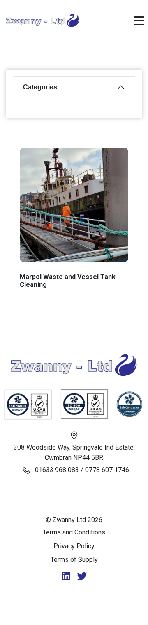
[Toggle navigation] (139, 20)
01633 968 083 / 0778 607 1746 (82, 470)
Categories (40, 87)
